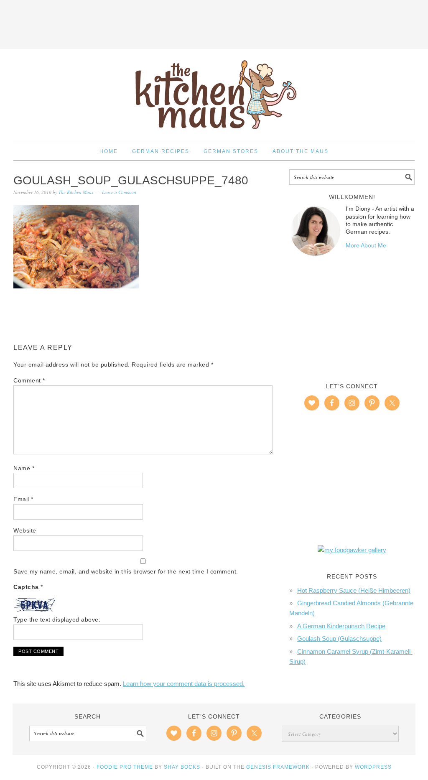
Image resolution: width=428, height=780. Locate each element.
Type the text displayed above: (56, 619)
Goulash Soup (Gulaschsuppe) (339, 638)
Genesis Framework (278, 767)
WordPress (373, 767)
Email (23, 499)
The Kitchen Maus (214, 91)
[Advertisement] (214, 23)
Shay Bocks (182, 767)
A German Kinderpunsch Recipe (341, 626)
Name (23, 468)
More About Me (366, 245)
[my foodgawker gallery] (352, 549)
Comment (29, 380)
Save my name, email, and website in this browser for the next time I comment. (125, 571)
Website (24, 530)
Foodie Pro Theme (125, 767)
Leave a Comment (119, 192)
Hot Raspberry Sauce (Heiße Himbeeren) (353, 590)
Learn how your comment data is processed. (184, 683)
